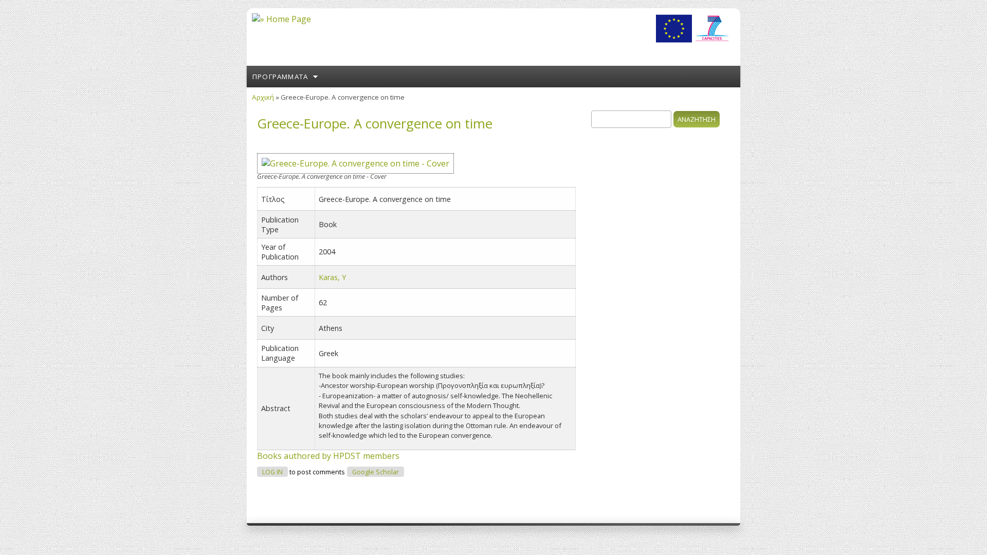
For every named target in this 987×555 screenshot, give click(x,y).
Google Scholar (375, 472)
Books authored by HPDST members (328, 455)
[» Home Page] (281, 19)
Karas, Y (332, 277)
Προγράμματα (280, 76)
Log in (272, 472)
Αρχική (263, 97)
